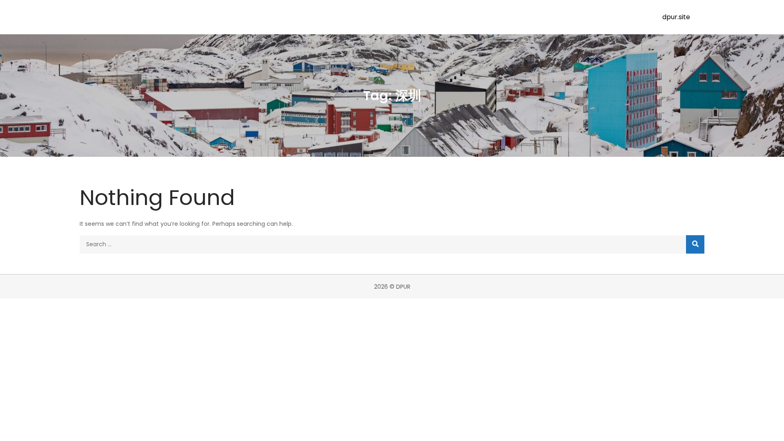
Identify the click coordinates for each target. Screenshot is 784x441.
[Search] (695, 244)
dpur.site (676, 17)
